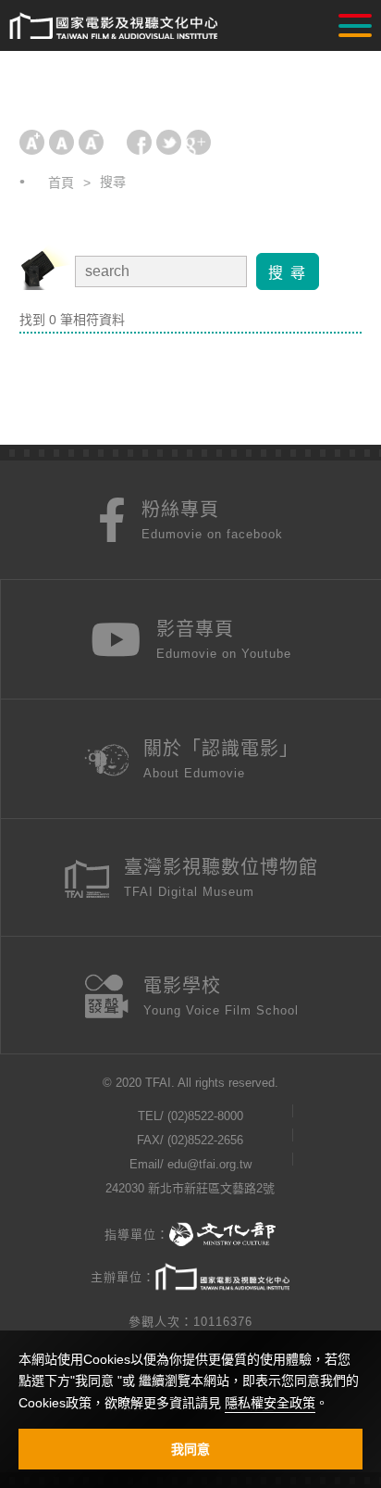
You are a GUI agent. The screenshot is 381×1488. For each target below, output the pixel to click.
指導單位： (136, 1235)
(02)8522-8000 (205, 1116)
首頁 (61, 182)
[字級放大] (31, 142)
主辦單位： (123, 1277)
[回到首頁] (113, 26)
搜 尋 (287, 273)
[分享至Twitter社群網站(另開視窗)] (168, 142)
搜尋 (113, 181)
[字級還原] (61, 142)
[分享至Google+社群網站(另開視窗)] (198, 142)
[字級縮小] (91, 142)
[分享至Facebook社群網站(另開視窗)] (139, 142)
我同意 (190, 1449)
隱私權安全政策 (270, 1402)
